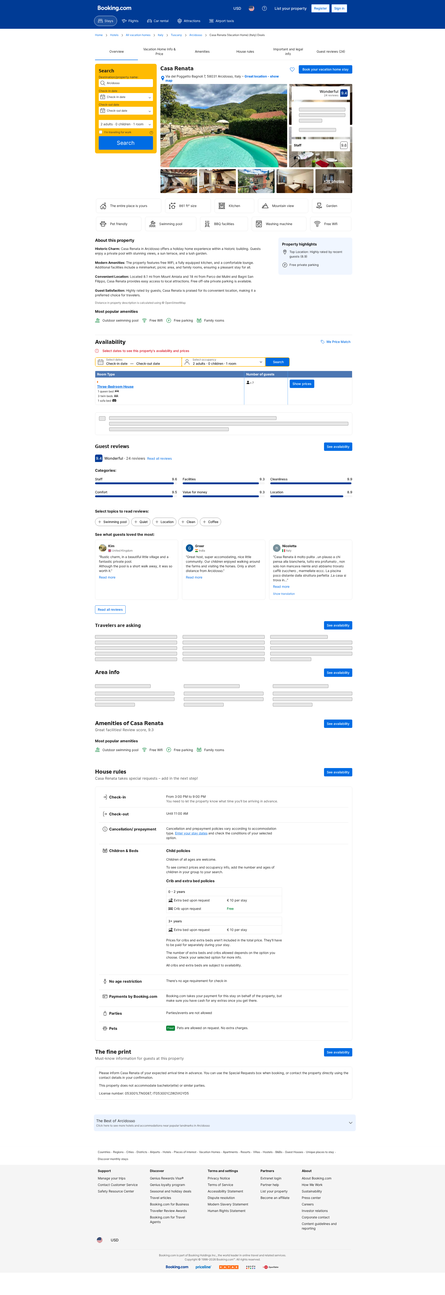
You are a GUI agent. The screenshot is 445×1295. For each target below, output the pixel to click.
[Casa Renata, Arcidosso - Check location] (162, 78)
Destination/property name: (119, 77)
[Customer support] (264, 8)
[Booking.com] (114, 8)
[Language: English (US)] (251, 8)
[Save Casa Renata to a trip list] (292, 69)
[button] (126, 124)
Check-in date (108, 91)
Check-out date (109, 104)
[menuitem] (105, 21)
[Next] (347, 123)
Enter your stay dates (191, 864)
